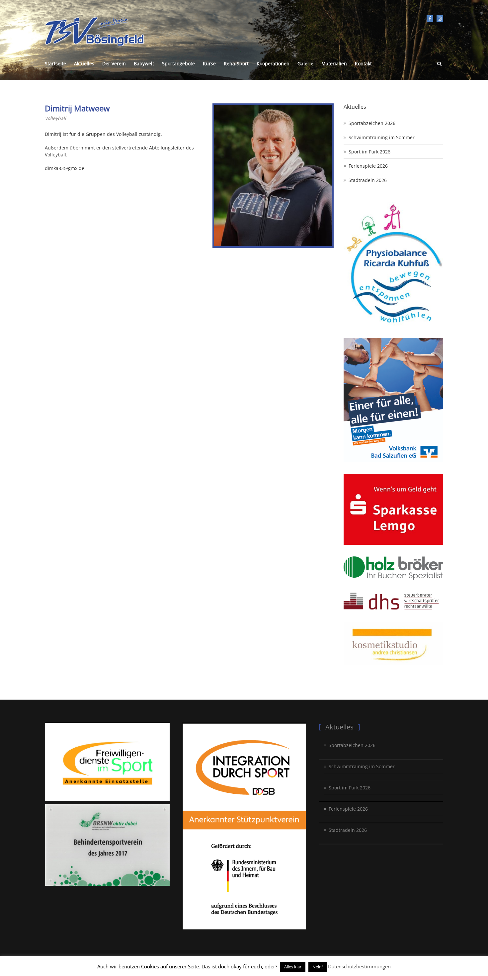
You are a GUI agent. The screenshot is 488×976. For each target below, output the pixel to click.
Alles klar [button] (292, 967)
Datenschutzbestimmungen (359, 966)
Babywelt (144, 63)
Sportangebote (178, 63)
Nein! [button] (317, 967)
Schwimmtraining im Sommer (382, 137)
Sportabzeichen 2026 (372, 123)
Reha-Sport (236, 63)
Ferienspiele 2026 (368, 166)
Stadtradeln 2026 (368, 180)
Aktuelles (84, 63)
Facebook (430, 18)
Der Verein (114, 63)
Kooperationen (273, 63)
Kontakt (363, 63)
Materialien (334, 63)
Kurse (209, 63)
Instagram (440, 18)
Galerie (305, 63)
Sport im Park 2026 (369, 151)
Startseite (55, 63)
